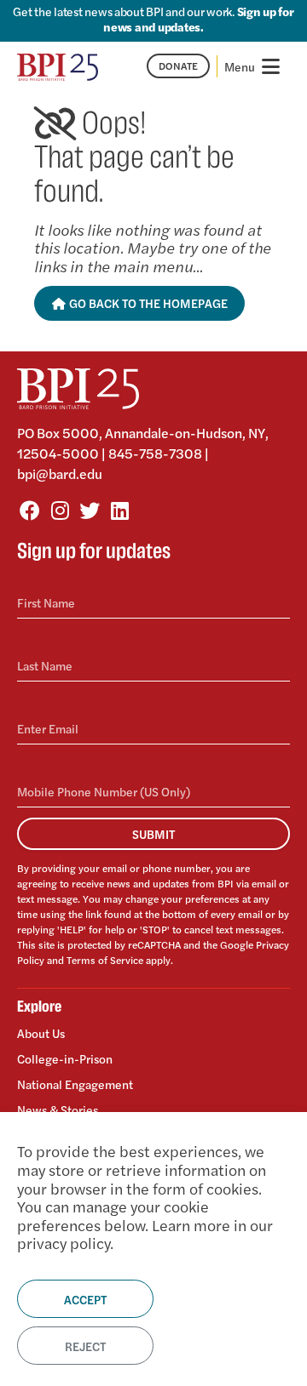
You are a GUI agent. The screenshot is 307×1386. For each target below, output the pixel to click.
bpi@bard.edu (59, 473)
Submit (153, 833)
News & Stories (57, 1109)
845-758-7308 (155, 453)
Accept (85, 1299)
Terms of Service (105, 959)
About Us (41, 1033)
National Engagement (75, 1083)
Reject (85, 1346)
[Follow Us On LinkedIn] (119, 509)
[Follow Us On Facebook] (30, 509)
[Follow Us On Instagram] (59, 509)
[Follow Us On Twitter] (89, 509)
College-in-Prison (65, 1058)
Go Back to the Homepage (147, 302)
